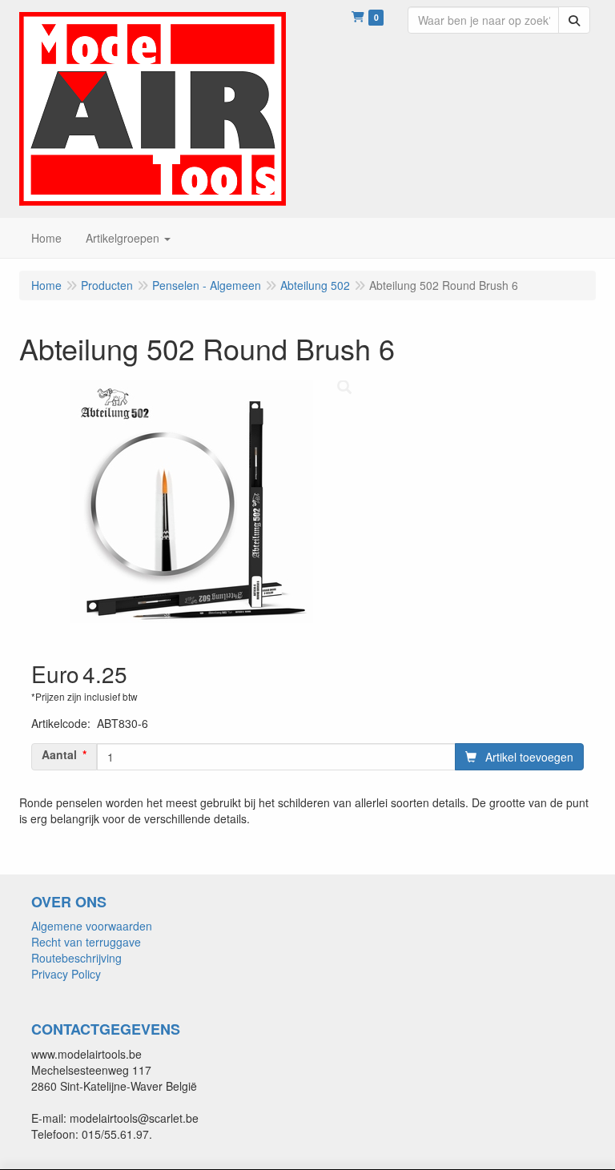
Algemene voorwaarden (91, 926)
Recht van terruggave (86, 942)
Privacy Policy (66, 974)
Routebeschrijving (76, 958)
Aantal (59, 754)
